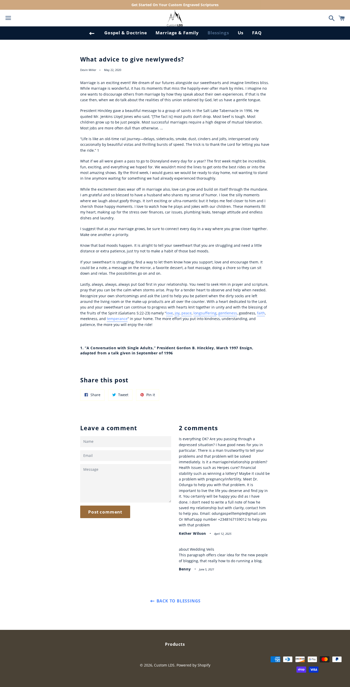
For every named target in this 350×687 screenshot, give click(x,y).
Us (241, 33)
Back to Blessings (178, 601)
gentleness (227, 313)
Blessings (218, 33)
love (169, 313)
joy (177, 313)
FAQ (257, 33)
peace (186, 313)
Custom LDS (164, 665)
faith (261, 313)
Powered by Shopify (193, 665)
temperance (117, 318)
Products (175, 644)
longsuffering (205, 313)
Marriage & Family (177, 33)
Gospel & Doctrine (125, 33)
